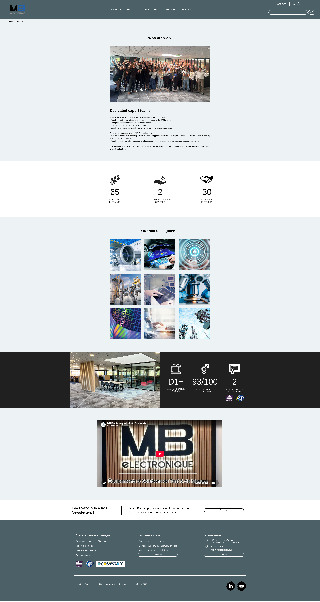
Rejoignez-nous (83, 555)
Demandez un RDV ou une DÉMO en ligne (158, 546)
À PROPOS (187, 9)
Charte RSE (141, 584)
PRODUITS (116, 9)
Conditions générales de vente (112, 584)
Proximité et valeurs (84, 546)
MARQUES (131, 9)
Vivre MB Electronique (86, 551)
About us (102, 541)
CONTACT (281, 4)
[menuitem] (298, 4)
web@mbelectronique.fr (221, 550)
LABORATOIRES (150, 9)
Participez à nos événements (151, 541)
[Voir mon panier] (293, 4)
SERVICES (170, 9)
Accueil (10, 22)
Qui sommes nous (84, 541)
